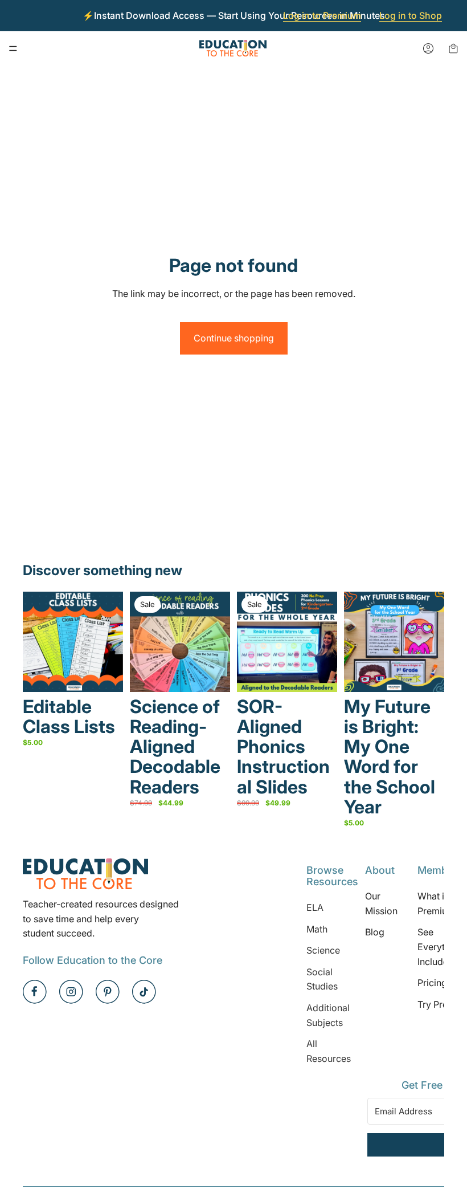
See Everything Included (440, 946)
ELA (314, 907)
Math (316, 928)
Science (323, 950)
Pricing (432, 982)
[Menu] (13, 48)
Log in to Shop (410, 15)
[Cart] (453, 48)
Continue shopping (234, 338)
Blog (374, 932)
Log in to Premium (322, 15)
